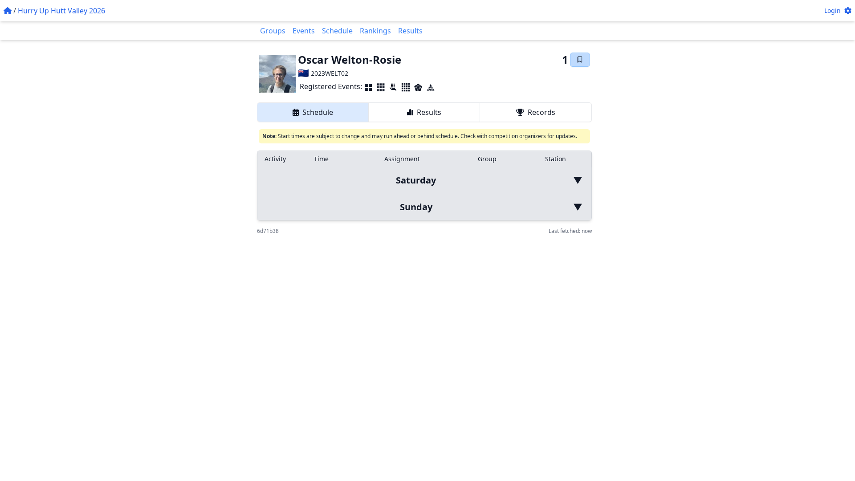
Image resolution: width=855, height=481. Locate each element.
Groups (272, 31)
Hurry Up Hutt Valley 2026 (61, 11)
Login (832, 10)
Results (410, 31)
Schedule (337, 31)
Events (304, 31)
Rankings (375, 31)
